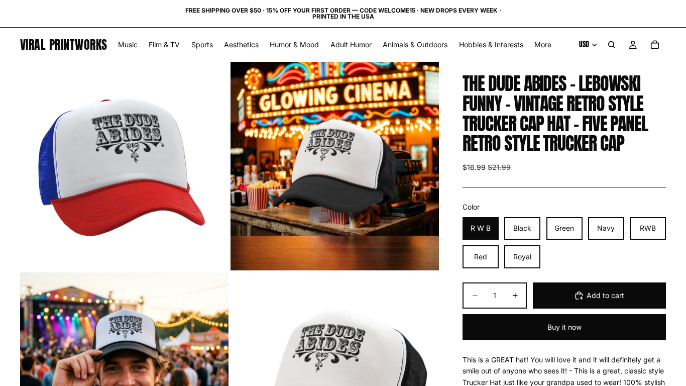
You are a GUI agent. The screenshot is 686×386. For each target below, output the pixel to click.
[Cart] (655, 45)
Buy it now (564, 327)
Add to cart (605, 295)
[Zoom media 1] (124, 166)
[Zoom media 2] (335, 166)
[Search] (612, 45)
